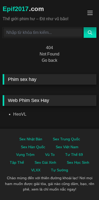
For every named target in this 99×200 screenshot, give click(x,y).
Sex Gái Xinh (45, 162)
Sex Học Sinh (78, 162)
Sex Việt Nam (67, 147)
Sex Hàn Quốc (33, 147)
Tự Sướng (59, 170)
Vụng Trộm (25, 154)
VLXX (35, 170)
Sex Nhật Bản (30, 139)
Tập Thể (17, 162)
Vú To (50, 154)
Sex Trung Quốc (66, 139)
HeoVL (19, 114)
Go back (49, 60)
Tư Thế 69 (74, 154)
